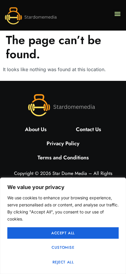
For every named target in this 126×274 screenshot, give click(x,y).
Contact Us (88, 129)
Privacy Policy (63, 143)
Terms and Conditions (63, 157)
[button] (117, 14)
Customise (63, 247)
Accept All (63, 233)
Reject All (63, 262)
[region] (63, 226)
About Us (36, 129)
